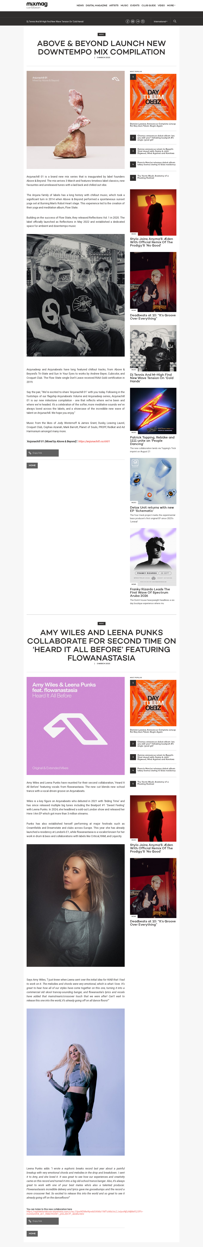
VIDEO (161, 5)
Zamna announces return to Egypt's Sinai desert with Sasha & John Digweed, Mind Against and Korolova (153, 151)
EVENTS (134, 5)
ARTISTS (114, 5)
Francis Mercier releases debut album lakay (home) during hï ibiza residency (154, 164)
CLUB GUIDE (148, 5)
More (170, 5)
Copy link (37, 453)
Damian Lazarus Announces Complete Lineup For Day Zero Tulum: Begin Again (153, 101)
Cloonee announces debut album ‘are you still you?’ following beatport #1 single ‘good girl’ (153, 138)
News (80, 5)
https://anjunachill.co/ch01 (94, 441)
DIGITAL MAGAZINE (96, 5)
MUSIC (124, 5)
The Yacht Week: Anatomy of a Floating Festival (150, 177)
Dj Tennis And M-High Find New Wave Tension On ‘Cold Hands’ (55, 21)
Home (32, 465)
